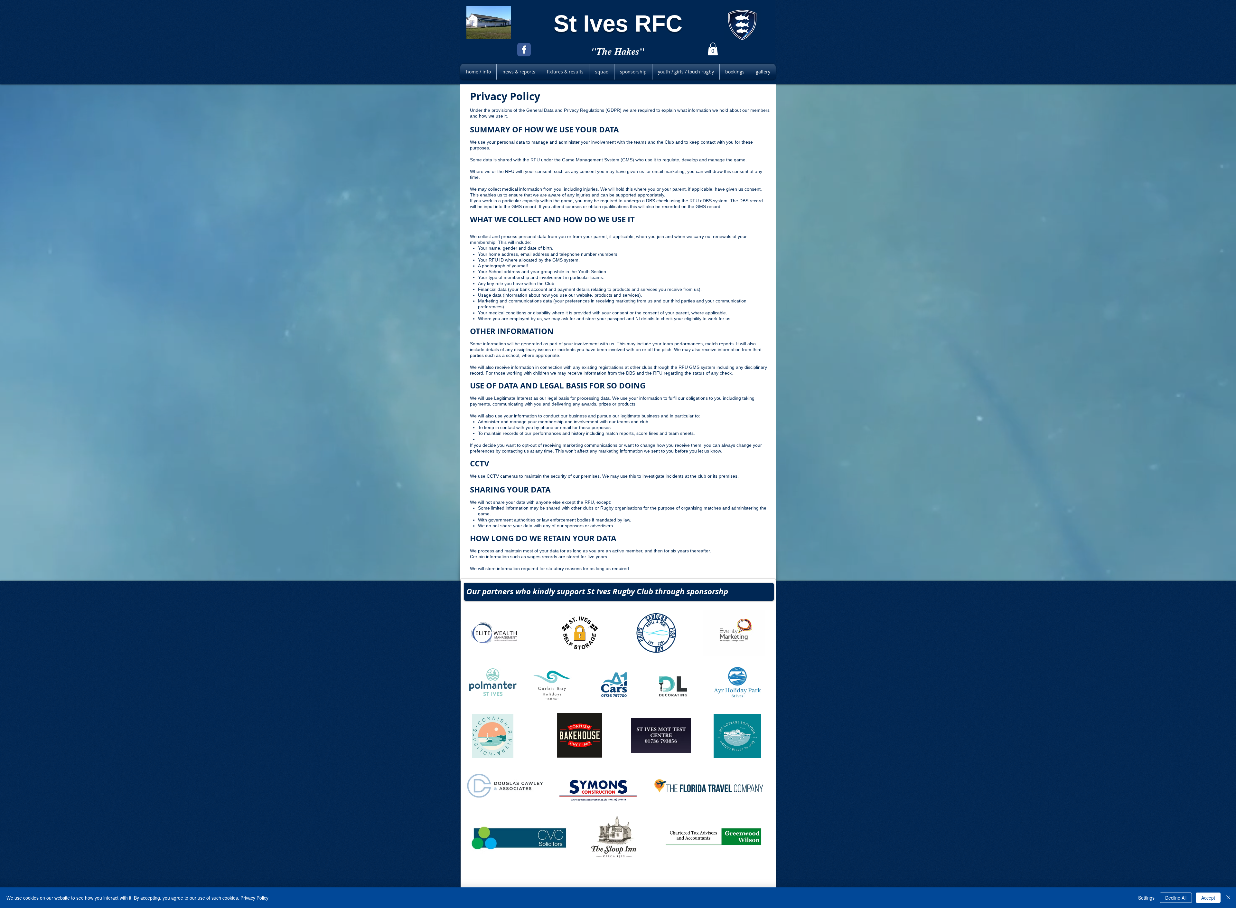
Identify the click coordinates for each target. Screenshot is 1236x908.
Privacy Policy (254, 897)
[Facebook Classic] (524, 49)
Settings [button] (1146, 897)
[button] (712, 49)
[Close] (1228, 898)
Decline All (1175, 897)
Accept (1208, 897)
